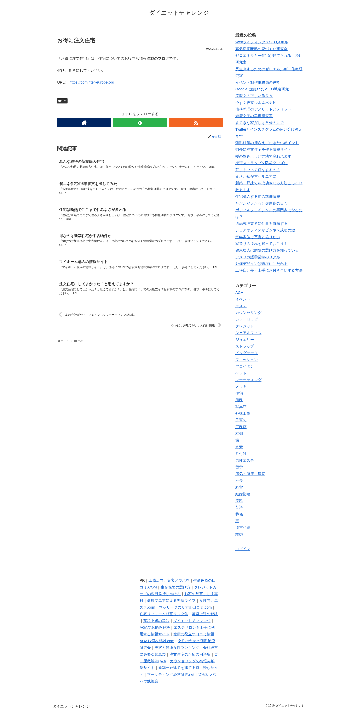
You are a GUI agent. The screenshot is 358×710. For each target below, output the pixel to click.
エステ (241, 306)
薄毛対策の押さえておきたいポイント (267, 143)
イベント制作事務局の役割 (257, 82)
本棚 (239, 434)
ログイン (242, 549)
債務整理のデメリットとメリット (263, 109)
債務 (239, 400)
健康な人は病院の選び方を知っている (267, 250)
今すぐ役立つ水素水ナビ (255, 103)
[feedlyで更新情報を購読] (140, 122)
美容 (239, 501)
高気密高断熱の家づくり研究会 (261, 49)
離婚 (239, 534)
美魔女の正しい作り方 (254, 96)
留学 (239, 467)
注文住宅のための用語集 (189, 654)
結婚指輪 (242, 494)
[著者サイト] (84, 122)
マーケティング (248, 380)
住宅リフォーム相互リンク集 (164, 614)
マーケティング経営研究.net (170, 674)
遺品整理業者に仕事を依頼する (261, 223)
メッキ (241, 386)
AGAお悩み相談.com (157, 641)
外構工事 (242, 413)
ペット (241, 373)
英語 (239, 507)
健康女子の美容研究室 (254, 116)
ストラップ (244, 346)
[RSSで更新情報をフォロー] (196, 122)
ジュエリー (244, 340)
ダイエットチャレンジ (191, 621)
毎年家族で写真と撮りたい (257, 237)
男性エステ (244, 460)
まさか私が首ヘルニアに (255, 176)
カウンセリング (248, 313)
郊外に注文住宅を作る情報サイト (263, 149)
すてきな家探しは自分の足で (259, 123)
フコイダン (244, 366)
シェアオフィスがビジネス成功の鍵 (265, 230)
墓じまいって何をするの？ (257, 170)
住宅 (63, 100)
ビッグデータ (246, 353)
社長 (239, 481)
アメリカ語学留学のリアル (257, 257)
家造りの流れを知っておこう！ (261, 244)
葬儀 (239, 514)
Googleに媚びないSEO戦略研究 (262, 89)
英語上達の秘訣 (205, 614)
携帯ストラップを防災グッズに (261, 163)
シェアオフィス (248, 333)
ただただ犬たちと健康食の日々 (261, 203)
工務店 (241, 427)
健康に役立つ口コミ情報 (193, 634)
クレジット (244, 326)
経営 (239, 487)
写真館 (241, 407)
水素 (239, 447)
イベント (242, 299)
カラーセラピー (248, 319)
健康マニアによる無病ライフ (171, 600)
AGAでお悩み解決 (155, 627)
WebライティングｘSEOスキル (261, 42)
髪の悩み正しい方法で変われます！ (265, 156)
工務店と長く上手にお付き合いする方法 (268, 270)
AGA (239, 293)
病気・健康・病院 (250, 474)
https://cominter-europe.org (91, 82)
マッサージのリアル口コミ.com (185, 607)
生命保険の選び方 (175, 587)
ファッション (246, 360)
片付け (241, 454)
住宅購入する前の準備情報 (257, 197)
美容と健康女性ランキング (177, 648)
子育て (241, 420)
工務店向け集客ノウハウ (169, 580)
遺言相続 (242, 528)
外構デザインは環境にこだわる (261, 264)
